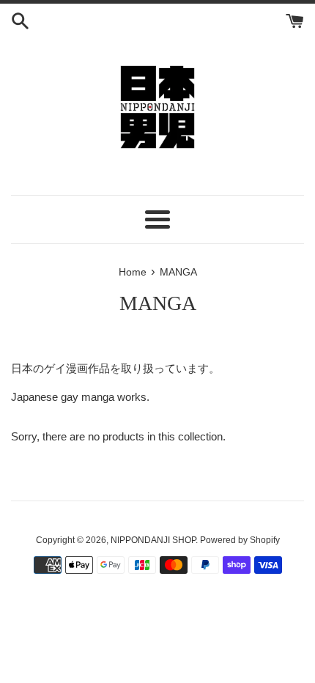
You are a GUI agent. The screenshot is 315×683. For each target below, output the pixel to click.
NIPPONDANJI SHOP (153, 540)
